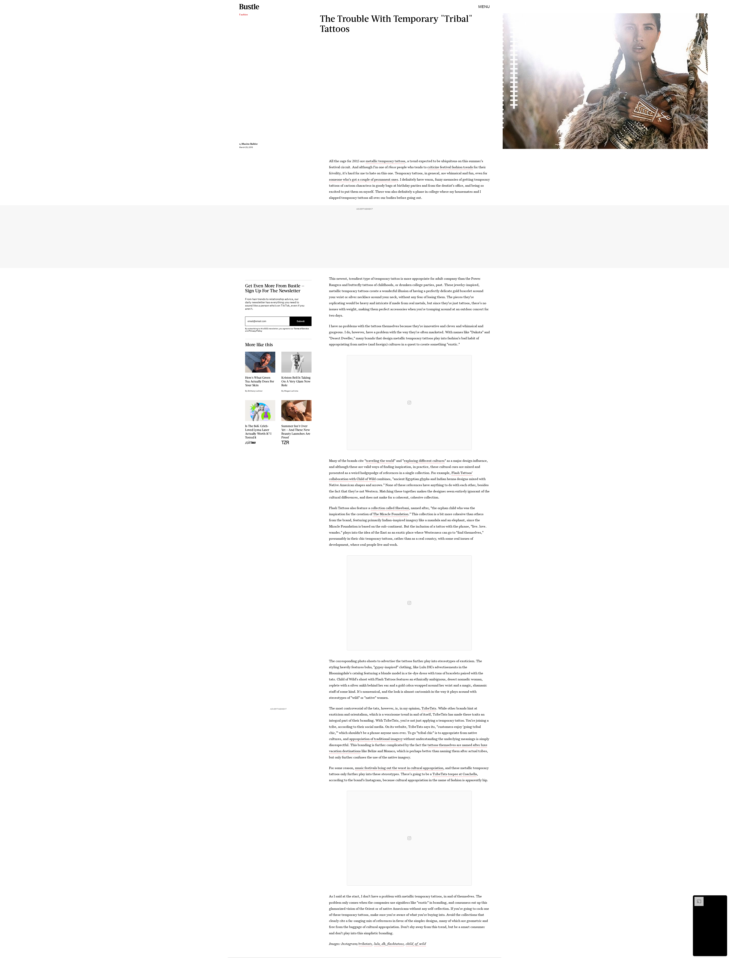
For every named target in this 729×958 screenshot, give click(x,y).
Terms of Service (301, 328)
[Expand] (697, 898)
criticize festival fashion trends (450, 167)
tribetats (365, 943)
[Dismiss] (723, 898)
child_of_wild (416, 943)
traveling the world (380, 460)
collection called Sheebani (390, 508)
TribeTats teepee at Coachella (454, 774)
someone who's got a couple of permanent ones (363, 179)
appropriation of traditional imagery (376, 739)
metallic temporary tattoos (385, 161)
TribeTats (428, 708)
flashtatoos (395, 943)
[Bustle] (249, 6)
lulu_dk (379, 943)
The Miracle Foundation (390, 514)
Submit (301, 321)
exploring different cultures (424, 460)
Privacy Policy (255, 331)
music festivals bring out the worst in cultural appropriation (399, 768)
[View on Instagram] (409, 402)
